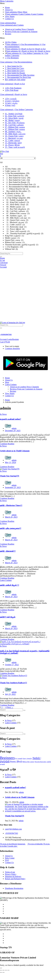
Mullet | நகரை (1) (12, 238)
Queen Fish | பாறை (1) (14, 240)
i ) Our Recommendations (22, 62)
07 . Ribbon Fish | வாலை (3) (17, 213)
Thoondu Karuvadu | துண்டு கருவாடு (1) (21, 245)
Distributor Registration (14, 888)
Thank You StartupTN (9, 476)
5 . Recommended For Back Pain (18, 77)
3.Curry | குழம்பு (11, 103)
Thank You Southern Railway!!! (13, 683)
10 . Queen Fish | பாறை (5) (16, 220)
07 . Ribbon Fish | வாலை (15, 127)
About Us (9, 10)
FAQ (7, 860)
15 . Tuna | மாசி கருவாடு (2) (17, 231)
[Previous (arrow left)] (1, 972)
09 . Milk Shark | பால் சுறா (15, 134)
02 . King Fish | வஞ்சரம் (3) (17, 202)
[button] (5, 342)
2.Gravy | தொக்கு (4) (14, 196)
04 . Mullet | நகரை (12, 120)
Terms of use (10, 872)
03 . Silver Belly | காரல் (14, 118)
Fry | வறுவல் (18, 758)
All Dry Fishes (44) (13, 169)
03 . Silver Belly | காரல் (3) (16, 204)
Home (7, 7)
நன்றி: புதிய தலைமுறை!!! (10, 528)
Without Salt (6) (11, 249)
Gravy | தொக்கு (27, 758)
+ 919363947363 (6, 334)
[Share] (6, 970)
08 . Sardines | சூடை (13, 132)
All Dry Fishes (10, 42)
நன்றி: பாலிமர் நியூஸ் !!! (9, 585)
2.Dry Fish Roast (11, 90)
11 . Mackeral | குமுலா (14, 138)
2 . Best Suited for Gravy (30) (17, 178)
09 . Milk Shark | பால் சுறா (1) (17, 218)
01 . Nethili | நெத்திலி (13, 114)
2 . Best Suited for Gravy (15, 71)
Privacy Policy (10, 874)
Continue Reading (7, 444)
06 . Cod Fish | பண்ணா (14, 125)
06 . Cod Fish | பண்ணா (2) (16, 211)
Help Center (9, 858)
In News (3, 414)
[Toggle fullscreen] (3, 970)
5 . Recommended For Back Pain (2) (20, 184)
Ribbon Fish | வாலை (28, 761)
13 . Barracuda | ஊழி (13, 143)
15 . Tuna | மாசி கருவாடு (15, 147)
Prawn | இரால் (16, 761)
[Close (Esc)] (8, 970)
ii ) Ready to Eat (39, 49)
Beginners (7, 758)
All (6, 167)
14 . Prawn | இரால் (12, 145)
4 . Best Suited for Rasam (15, 73)
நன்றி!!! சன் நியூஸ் (7, 617)
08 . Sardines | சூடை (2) (15, 216)
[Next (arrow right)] (3, 972)
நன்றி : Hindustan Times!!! (11, 505)
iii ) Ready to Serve (42, 51)
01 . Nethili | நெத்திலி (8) (16, 200)
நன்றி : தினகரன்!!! (8, 551)
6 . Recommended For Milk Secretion (19, 75)
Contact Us (9, 19)
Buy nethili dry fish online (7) (17, 191)
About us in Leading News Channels (19, 29)
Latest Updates (37, 14)
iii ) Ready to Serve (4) (14, 193)
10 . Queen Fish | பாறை (14, 136)
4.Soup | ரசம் (10, 105)
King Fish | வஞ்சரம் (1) (14, 236)
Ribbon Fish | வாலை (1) (15, 242)
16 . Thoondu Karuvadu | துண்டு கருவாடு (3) (24, 233)
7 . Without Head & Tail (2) (16, 189)
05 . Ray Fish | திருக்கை (15, 123)
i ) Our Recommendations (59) (17, 173)
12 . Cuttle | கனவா (12, 140)
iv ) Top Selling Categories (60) (17, 198)
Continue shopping (12, 348)
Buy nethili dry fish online (15, 80)
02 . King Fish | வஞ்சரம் (14, 116)
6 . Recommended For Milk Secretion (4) (22, 187)
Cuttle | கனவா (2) (12, 171)
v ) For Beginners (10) (14, 247)
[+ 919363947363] (0, 330)
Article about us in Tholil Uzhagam (14, 451)
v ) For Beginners (12, 58)
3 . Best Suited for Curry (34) (17, 180)
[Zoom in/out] (1, 970)
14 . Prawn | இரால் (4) (14, 229)
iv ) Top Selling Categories (22, 109)
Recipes (8, 34)
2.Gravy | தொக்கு (12, 101)
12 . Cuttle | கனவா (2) (15, 225)
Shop (25, 12)
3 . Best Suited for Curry (14, 68)
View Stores (9, 16)
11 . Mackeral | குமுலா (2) (16, 222)
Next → (10, 707)
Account (3, 267)
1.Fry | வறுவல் (10, 99)
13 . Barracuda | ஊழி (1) (15, 227)
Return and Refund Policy (15, 879)
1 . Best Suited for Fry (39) (16, 175)
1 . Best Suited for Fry (13, 66)
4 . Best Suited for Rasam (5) (17, 182)
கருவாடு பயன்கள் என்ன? (10, 419)
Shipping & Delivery (13, 876)
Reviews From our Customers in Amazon (21, 31)
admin (14, 428)
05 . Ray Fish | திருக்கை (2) (17, 209)
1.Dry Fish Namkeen (13, 88)
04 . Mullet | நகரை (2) (15, 207)
